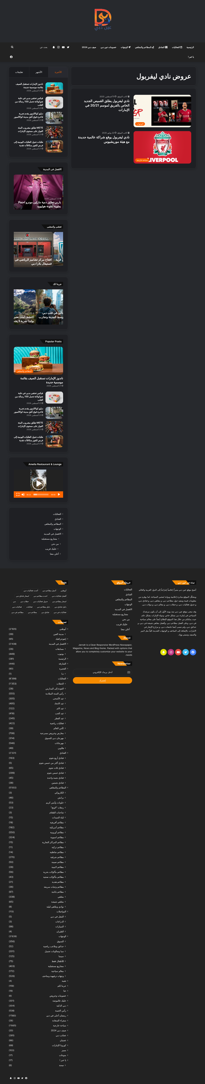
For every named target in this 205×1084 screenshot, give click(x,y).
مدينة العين (58, 634)
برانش (61, 797)
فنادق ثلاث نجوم (56, 767)
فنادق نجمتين (58, 782)
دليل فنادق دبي (60, 607)
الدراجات (59, 921)
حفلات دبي (24, 601)
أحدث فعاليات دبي (31, 590)
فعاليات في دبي (60, 612)
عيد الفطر (59, 718)
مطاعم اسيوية (57, 837)
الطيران (60, 931)
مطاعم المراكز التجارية (53, 842)
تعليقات (19, 72)
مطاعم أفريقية (57, 822)
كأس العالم (58, 728)
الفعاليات (176, 47)
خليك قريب (50, 548)
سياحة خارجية (59, 1025)
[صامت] (23, 494)
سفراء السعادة (59, 1020)
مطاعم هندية (58, 881)
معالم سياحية (57, 971)
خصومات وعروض (57, 995)
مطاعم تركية (58, 847)
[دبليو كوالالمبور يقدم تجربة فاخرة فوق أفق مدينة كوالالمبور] (54, 118)
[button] (38, 483)
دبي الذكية (61, 1005)
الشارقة (62, 663)
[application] (38, 484)
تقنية (64, 981)
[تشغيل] (59, 494)
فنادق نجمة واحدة (55, 777)
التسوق (60, 941)
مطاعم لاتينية (58, 867)
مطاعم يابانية (58, 891)
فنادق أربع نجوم (56, 758)
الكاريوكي (59, 792)
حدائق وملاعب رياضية (53, 946)
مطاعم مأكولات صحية (53, 877)
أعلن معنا (54, 553)
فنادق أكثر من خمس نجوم (51, 763)
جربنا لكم (61, 986)
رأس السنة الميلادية (54, 693)
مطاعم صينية (58, 862)
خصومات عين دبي (108, 47)
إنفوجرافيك (61, 639)
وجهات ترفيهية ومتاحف (53, 976)
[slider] (41, 494)
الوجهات (124, 47)
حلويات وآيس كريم (55, 802)
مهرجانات (59, 743)
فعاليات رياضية (57, 723)
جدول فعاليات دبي (40, 601)
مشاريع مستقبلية (49, 539)
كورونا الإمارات (59, 1045)
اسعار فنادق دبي (22, 596)
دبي (14, 601)
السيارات (59, 926)
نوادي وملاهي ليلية (55, 906)
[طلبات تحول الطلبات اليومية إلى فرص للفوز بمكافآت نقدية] (54, 146)
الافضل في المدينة (52, 534)
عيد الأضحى (58, 698)
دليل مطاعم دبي (43, 607)
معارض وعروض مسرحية (52, 733)
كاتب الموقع (122, 96)
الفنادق (161, 47)
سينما (61, 956)
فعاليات (29, 607)
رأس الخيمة (60, 1010)
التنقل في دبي (57, 916)
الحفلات (60, 683)
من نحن (55, 543)
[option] (38, 192)
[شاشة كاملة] (18, 494)
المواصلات (61, 911)
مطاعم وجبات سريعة (54, 886)
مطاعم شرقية (57, 857)
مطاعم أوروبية (57, 832)
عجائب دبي (61, 1035)
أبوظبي (63, 590)
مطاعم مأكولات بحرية (53, 872)
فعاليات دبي (17, 607)
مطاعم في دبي (17, 612)
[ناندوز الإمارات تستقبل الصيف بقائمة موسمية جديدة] (54, 88)
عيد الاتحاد (59, 703)
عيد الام (60, 708)
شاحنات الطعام (56, 812)
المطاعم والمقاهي (143, 47)
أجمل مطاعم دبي (49, 590)
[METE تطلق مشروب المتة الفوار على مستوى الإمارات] (54, 132)
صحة (61, 1065)
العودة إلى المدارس (54, 688)
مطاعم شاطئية (57, 852)
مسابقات (59, 649)
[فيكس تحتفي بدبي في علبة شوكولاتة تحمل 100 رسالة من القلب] (54, 103)
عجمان (63, 1040)
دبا (63, 673)
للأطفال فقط (58, 961)
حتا (64, 991)
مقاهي (61, 896)
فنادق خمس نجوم (55, 772)
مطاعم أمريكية (57, 827)
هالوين (61, 748)
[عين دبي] (102, 21)
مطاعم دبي (32, 612)
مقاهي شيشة (57, 901)
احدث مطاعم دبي (40, 596)
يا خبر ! (191, 56)
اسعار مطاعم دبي (59, 601)
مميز (64, 1050)
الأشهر (39, 72)
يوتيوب (60, 653)
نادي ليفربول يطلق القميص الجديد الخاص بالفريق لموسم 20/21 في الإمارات (107, 105)
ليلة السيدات (58, 817)
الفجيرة (62, 668)
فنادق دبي (45, 612)
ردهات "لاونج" (57, 807)
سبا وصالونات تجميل (54, 951)
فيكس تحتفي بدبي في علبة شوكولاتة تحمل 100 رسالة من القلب (29, 101)
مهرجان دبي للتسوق (54, 738)
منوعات (62, 1055)
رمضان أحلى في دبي (56, 1015)
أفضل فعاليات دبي (59, 596)
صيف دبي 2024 (89, 47)
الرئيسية (190, 47)
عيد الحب (59, 713)
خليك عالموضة (59, 1000)
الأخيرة (58, 72)
